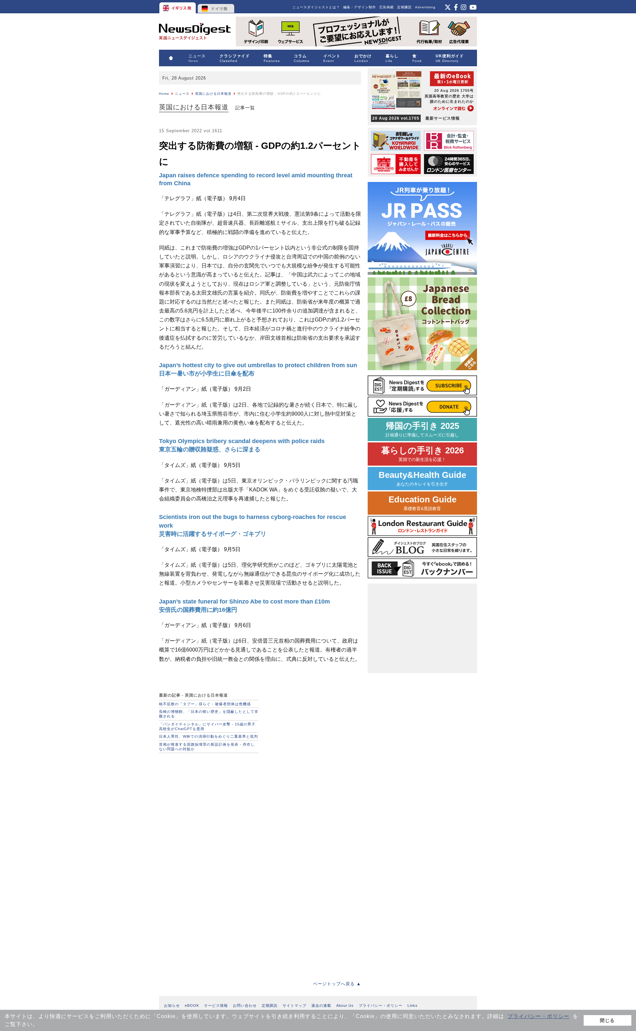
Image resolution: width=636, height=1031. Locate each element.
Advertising (425, 7)
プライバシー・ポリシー (538, 1016)
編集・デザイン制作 (359, 7)
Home (164, 93)
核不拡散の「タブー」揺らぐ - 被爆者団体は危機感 (205, 704)
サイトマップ (294, 1005)
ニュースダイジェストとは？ (316, 7)
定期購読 (404, 7)
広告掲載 (386, 7)
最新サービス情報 (416, 118)
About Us (345, 1005)
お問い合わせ (245, 1005)
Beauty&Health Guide (422, 478)
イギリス (178, 6)
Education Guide (422, 503)
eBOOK (192, 1005)
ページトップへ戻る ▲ (337, 983)
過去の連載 (321, 1005)
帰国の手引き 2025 (422, 429)
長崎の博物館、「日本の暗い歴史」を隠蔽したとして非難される (208, 714)
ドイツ (216, 6)
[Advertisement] (208, 801)
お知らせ (172, 1005)
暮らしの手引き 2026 (422, 454)
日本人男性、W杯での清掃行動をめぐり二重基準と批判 (208, 736)
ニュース (182, 93)
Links (412, 1005)
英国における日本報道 (213, 93)
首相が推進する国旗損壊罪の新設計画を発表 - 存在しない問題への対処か (207, 746)
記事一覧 (245, 107)
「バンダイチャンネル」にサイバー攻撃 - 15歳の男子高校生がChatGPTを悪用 (207, 726)
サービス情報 (216, 1005)
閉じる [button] (607, 1020)
